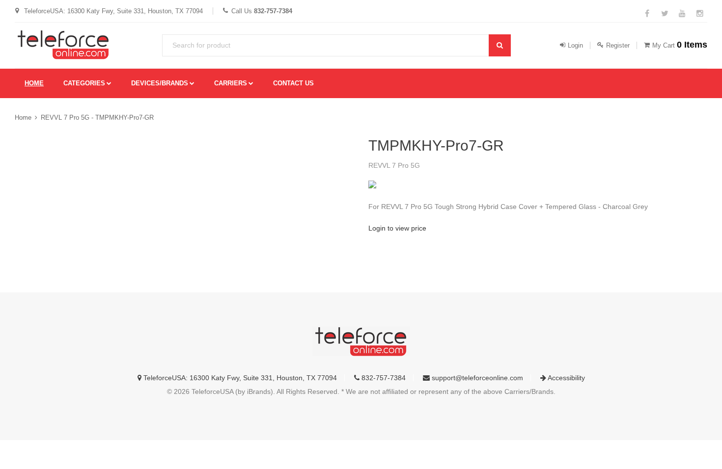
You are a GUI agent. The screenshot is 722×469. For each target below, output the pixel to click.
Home (34, 83)
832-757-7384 (383, 377)
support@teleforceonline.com (476, 377)
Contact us (293, 83)
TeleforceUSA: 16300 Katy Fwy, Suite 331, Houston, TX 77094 (239, 377)
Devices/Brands (159, 83)
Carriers (230, 83)
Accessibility (565, 377)
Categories (84, 83)
